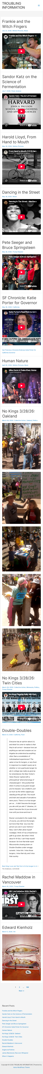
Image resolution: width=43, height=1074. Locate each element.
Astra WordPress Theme (21, 1067)
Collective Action (20, 420)
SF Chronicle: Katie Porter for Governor (15, 1027)
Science (18, 91)
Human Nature (15, 361)
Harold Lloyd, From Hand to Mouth (13, 1017)
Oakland (29, 420)
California (16, 307)
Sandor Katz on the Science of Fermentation (19, 81)
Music (26, 31)
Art (14, 931)
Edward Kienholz (17, 927)
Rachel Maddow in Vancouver (12, 1043)
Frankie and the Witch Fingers (12, 1011)
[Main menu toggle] (39, 5)
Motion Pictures (18, 31)
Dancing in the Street (21, 192)
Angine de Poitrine (8, 1050)
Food (13, 91)
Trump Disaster (18, 252)
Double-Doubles (16, 730)
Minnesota (30, 687)
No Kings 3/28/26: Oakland (11, 1033)
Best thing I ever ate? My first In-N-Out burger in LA (19, 866)
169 (27, 987)
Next (21, 991)
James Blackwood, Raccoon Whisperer (15, 1053)
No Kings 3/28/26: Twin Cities (12, 1037)
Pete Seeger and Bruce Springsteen (14, 1024)
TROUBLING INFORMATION (13, 5)
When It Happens (8, 1056)
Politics (35, 420)
